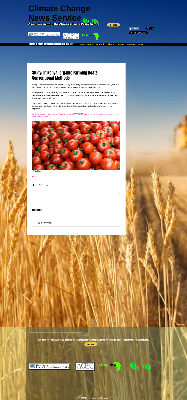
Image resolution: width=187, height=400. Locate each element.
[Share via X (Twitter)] (40, 185)
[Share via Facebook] (33, 185)
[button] (113, 25)
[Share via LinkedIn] (47, 185)
